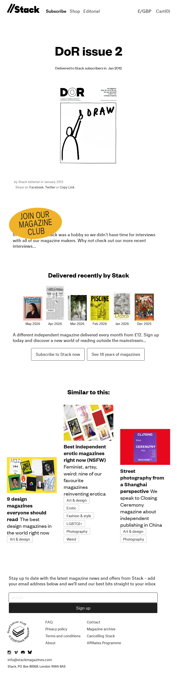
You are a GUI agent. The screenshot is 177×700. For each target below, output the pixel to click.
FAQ (49, 622)
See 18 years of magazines (116, 354)
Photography (76, 531)
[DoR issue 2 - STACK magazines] (22, 8)
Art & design (20, 539)
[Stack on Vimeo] (16, 652)
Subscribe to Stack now (58, 354)
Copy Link (67, 187)
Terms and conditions (63, 636)
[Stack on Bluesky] (30, 652)
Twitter (50, 187)
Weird (71, 539)
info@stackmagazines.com (30, 659)
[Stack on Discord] (23, 652)
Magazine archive (101, 629)
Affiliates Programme (104, 643)
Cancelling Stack (101, 636)
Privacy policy (56, 629)
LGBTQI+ (74, 523)
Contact (93, 622)
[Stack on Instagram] (9, 652)
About (50, 643)
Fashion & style (78, 516)
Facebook (36, 187)
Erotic (71, 508)
